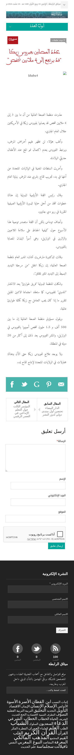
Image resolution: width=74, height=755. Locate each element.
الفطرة (23, 728)
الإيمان (25, 706)
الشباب (19, 722)
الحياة (54, 719)
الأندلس (63, 706)
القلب (18, 733)
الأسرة (24, 701)
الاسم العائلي (61, 614)
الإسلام (50, 705)
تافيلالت (61, 746)
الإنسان (37, 705)
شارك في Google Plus (37, 384)
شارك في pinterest (49, 384)
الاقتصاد (15, 706)
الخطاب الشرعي (22, 718)
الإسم (62, 479)
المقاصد (48, 742)
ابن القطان (41, 701)
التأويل (62, 710)
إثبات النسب (60, 702)
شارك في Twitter (24, 384)
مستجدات (13, 40)
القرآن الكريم (40, 732)
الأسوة (12, 701)
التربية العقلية (15, 710)
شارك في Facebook (12, 384)
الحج (24, 714)
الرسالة (61, 441)
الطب (64, 728)
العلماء (44, 728)
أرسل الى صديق (61, 384)
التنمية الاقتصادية (36, 714)
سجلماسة (45, 746)
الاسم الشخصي (60, 598)
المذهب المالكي (31, 737)
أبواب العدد (37, 27)
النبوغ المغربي (30, 742)
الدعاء (61, 723)
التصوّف (62, 714)
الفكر (14, 728)
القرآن (63, 733)
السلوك (33, 724)
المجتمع (54, 738)
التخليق (40, 710)
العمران (33, 728)
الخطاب (43, 719)
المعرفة (61, 742)
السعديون (46, 724)
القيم (64, 738)
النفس (13, 742)
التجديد (51, 710)
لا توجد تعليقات (58, 40)
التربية (29, 710)
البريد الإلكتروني (57, 495)
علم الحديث (28, 746)
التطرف (51, 714)
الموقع (62, 512)
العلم (54, 727)
